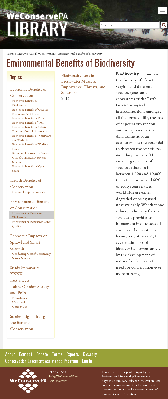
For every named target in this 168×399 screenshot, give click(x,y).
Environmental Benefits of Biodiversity (27, 215)
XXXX (16, 273)
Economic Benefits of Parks (28, 118)
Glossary (90, 354)
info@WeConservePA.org (64, 376)
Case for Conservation (42, 53)
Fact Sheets (19, 280)
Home (10, 53)
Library (22, 53)
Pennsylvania (19, 298)
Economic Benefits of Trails (28, 122)
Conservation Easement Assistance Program (41, 361)
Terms (57, 354)
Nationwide (19, 302)
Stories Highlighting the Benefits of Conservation (27, 322)
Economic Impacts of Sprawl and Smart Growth (28, 242)
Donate (42, 354)
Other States (19, 307)
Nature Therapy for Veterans (28, 192)
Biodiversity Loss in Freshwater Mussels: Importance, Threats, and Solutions (83, 84)
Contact (25, 354)
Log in (87, 361)
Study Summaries (25, 267)
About (10, 354)
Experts (72, 354)
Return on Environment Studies (30, 153)
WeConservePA (58, 381)
